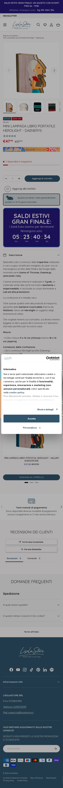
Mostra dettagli (45, 409)
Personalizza (30, 427)
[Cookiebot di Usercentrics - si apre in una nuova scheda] (46, 358)
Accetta (32, 418)
